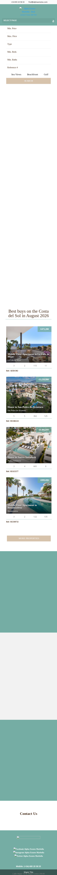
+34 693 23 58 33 (17, 2)
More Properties (29, 538)
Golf (45, 74)
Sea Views (16, 74)
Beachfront (32, 74)
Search (28, 81)
